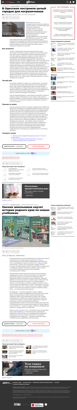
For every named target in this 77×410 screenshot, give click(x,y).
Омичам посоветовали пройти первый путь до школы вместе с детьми (39, 352)
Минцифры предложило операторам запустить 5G (65, 82)
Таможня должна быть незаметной (24, 140)
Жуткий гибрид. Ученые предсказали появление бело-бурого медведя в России (66, 59)
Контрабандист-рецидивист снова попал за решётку (15, 174)
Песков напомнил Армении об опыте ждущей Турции (65, 77)
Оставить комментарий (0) (38, 146)
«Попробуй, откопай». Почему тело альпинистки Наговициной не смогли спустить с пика (65, 49)
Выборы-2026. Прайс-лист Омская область (43, 382)
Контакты (57, 382)
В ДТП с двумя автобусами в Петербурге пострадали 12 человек (63, 35)
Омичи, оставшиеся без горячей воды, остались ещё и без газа (63, 23)
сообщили (40, 260)
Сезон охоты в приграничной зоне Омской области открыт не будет (40, 174)
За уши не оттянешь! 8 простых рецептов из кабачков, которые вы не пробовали (66, 69)
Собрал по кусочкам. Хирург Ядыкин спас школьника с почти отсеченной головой (66, 44)
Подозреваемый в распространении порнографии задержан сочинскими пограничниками (13, 170)
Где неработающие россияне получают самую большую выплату (65, 92)
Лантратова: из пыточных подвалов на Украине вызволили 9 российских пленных (62, 11)
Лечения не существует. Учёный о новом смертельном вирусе (65, 213)
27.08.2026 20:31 (5, 204)
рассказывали (20, 310)
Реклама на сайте (17, 382)
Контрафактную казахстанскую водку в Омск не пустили (16, 179)
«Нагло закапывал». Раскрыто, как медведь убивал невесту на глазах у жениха (65, 208)
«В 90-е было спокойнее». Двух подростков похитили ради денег (65, 218)
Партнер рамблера (25, 404)
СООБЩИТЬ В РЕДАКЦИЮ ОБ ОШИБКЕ (21, 384)
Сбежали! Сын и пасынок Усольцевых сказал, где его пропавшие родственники (66, 54)
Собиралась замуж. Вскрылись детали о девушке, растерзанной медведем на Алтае (65, 228)
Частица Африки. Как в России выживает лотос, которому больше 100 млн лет (65, 64)
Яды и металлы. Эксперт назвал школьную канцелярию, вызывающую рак (64, 223)
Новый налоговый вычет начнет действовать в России (64, 87)
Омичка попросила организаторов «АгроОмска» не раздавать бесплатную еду (63, 29)
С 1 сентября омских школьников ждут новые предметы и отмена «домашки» (63, 17)
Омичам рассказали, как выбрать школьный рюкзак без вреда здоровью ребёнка (16, 352)
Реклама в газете (27, 382)
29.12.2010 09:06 (5, 6)
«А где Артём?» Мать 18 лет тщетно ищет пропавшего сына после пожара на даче (65, 233)
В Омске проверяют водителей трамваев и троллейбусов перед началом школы (16, 347)
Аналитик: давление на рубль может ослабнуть (65, 97)
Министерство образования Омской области (12, 248)
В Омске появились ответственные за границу (27, 139)
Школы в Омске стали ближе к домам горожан (16, 356)
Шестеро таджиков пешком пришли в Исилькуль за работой (40, 169)
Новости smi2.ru (7, 200)
